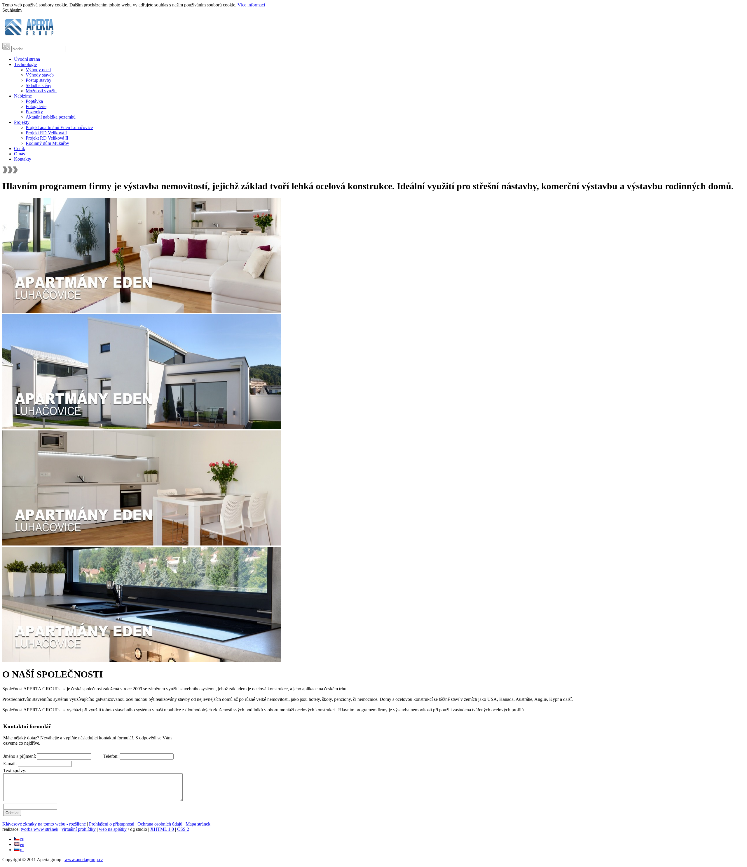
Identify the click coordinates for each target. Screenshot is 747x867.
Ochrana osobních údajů (159, 823)
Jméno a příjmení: (20, 756)
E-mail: (10, 763)
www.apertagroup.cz (83, 859)
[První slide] (141, 311)
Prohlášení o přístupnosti (111, 823)
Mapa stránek (198, 823)
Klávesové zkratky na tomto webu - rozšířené (44, 823)
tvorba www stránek (39, 829)
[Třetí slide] (141, 543)
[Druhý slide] (141, 427)
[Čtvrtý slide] (141, 660)
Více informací (251, 4)
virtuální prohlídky (79, 829)
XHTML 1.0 (162, 829)
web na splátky (113, 829)
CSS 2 (183, 829)
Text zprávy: (14, 770)
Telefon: (111, 756)
